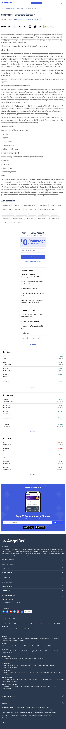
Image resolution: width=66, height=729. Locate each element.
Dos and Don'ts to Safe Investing (35, 707)
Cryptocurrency (29, 218)
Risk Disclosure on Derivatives (44, 715)
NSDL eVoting (23, 715)
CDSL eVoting (14, 715)
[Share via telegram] (9, 27)
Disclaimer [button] (5, 703)
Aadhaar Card (6, 218)
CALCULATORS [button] (6, 568)
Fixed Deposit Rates (56, 623)
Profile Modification (54, 218)
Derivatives (33, 209)
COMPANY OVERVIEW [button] (8, 559)
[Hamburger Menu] (64, 3)
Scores (47, 707)
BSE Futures (51, 645)
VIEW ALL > (33, 344)
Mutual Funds (17, 205)
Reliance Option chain (51, 651)
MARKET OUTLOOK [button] (7, 586)
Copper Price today (8, 672)
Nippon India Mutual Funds (10, 681)
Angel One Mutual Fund (9, 679)
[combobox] (38, 19)
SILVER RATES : (6, 663)
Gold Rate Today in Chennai (40, 658)
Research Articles (17, 218)
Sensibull (5, 628)
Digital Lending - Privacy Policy (10, 712)
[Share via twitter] (20, 27)
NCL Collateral (5, 715)
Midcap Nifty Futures (29, 645)
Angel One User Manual (29, 205)
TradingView (29, 628)
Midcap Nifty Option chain (36, 651)
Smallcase (11, 628)
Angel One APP (6, 623)
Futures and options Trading (47, 209)
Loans (4, 222)
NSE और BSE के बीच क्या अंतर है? (30, 321)
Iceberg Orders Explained (29, 288)
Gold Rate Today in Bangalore (28, 660)
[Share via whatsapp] (14, 27)
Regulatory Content (20, 707)
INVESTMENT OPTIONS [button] (8, 564)
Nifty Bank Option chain (20, 651)
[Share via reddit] (35, 27)
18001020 (7, 602)
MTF (19, 222)
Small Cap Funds (24, 686)
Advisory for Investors (51, 712)
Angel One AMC (6, 618)
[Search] (61, 3)
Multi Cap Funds (7, 688)
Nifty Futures (6, 645)
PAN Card (54, 214)
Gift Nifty (21, 640)
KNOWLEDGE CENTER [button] (8, 572)
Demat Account (6, 205)
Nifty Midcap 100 (44, 638)
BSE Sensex (54, 638)
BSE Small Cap (7, 640)
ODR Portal (32, 715)
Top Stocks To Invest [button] (8, 595)
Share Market (17, 209)
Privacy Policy (47, 710)
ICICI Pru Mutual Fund (57, 679)
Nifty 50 (5, 638)
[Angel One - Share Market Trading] (6, 3)
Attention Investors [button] (8, 696)
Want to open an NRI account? (33, 261)
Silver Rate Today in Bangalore (29, 665)
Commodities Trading (8, 214)
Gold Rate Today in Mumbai (10, 658)
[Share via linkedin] (30, 27)
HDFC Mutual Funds (44, 679)
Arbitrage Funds (35, 686)
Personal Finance (41, 218)
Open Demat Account (36, 2)
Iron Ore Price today (56, 672)
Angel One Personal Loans (26, 712)
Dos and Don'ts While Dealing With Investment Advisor (16, 710)
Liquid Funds (14, 686)
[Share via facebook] (25, 27)
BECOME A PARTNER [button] (7, 582)
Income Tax (32, 214)
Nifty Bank (12, 638)
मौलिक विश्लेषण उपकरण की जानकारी (30, 338)
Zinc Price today (33, 672)
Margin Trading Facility (36, 623)
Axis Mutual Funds (32, 679)
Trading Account (43, 205)
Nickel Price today (45, 672)
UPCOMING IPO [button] (6, 590)
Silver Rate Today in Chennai (46, 665)
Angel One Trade (16, 623)
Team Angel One (29, 19)
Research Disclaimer (7, 707)
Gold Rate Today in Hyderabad (11, 660)
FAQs (33, 710)
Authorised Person (21, 214)
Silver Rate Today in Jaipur (10, 667)
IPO (26, 209)
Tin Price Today (7, 674)
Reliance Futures (41, 645)
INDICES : (4, 636)
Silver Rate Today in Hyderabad (11, 665)
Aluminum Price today (21, 672)
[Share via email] (40, 27)
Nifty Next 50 (34, 638)
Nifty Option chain (8, 651)
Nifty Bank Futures (17, 645)
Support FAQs (17, 602)
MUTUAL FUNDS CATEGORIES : (10, 684)
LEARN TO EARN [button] (6, 577)
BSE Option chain (7, 653)
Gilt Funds (43, 686)
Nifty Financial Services (23, 638)
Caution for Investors (7, 718)
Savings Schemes (43, 214)
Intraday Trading (7, 209)
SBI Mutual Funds (21, 679)
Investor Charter (39, 712)
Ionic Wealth (15, 618)
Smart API (12, 222)
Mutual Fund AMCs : (8, 677)
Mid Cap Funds (52, 686)
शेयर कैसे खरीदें (25, 333)
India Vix (14, 640)
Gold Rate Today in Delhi (25, 658)
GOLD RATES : (6, 656)
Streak (17, 628)
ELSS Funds (6, 686)
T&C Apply (39, 710)
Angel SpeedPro (26, 623)
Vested (23, 628)
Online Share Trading (56, 205)
